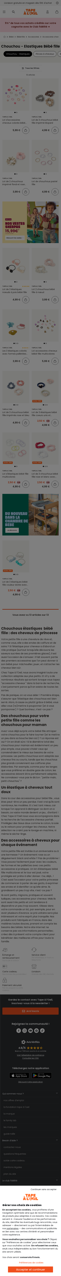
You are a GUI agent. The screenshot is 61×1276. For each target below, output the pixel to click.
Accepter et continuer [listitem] (30, 1269)
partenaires (13, 1228)
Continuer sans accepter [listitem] (44, 1189)
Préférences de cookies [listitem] (31, 1262)
